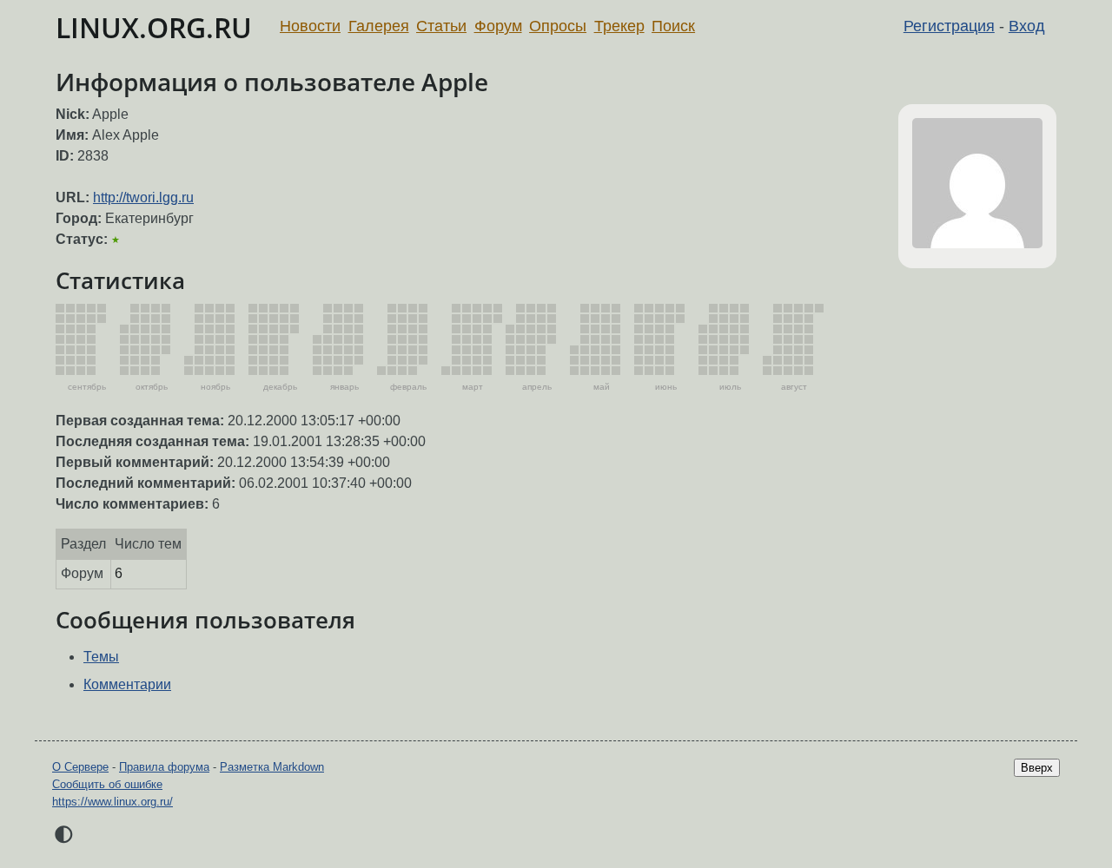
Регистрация (949, 26)
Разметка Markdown (272, 766)
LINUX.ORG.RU (154, 27)
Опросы (557, 26)
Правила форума (164, 766)
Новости (310, 26)
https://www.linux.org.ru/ (112, 801)
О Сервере (80, 766)
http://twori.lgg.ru (143, 197)
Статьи (441, 26)
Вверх (1037, 767)
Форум (498, 26)
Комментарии (127, 684)
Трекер (619, 26)
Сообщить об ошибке (107, 784)
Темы (101, 656)
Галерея (378, 26)
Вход (1027, 26)
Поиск (673, 26)
